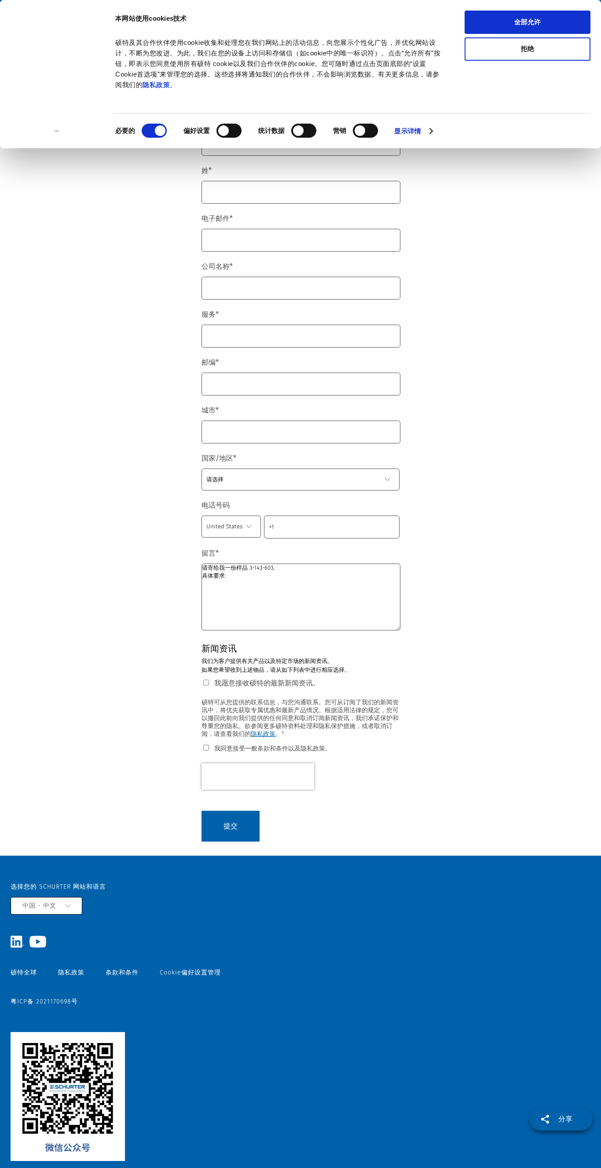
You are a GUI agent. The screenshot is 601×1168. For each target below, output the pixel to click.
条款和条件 (122, 972)
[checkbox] (300, 748)
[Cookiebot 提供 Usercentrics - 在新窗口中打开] (56, 131)
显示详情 (407, 131)
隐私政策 (156, 84)
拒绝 (527, 48)
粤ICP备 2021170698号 (44, 1001)
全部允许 (527, 22)
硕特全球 (24, 972)
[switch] (229, 131)
